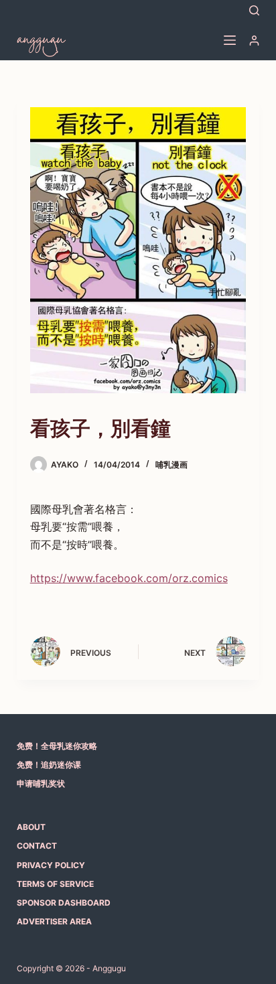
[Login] (254, 41)
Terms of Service (55, 884)
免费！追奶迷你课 (49, 765)
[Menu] (230, 40)
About (31, 827)
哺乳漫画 (171, 465)
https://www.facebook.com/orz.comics (129, 578)
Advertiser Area (54, 921)
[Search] (254, 10)
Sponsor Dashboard (64, 903)
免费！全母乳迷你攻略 (57, 746)
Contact (37, 846)
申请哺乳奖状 (41, 783)
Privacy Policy (51, 865)
